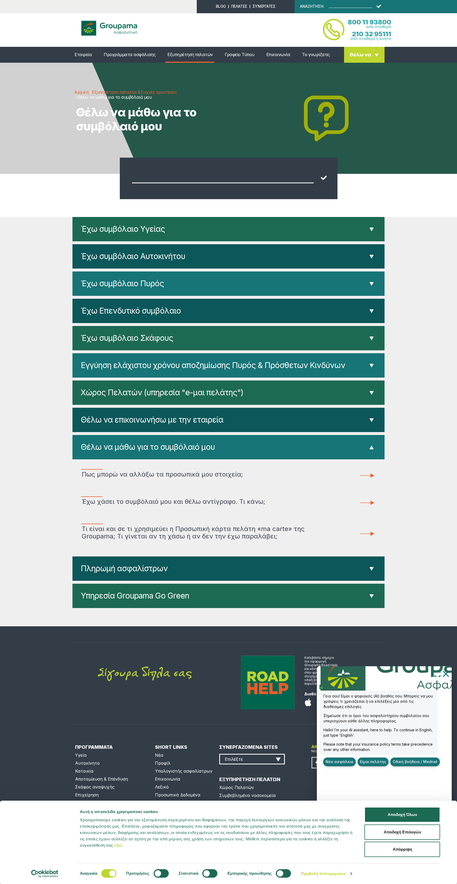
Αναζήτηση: (145, 168)
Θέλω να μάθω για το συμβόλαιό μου (148, 447)
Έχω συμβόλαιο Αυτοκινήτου (133, 256)
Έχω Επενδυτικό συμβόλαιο (131, 310)
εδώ (118, 845)
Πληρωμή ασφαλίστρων (124, 568)
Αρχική (81, 92)
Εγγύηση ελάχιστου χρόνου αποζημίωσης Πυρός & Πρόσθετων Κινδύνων (213, 365)
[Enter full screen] (437, 673)
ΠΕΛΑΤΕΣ (239, 6)
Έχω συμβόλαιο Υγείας (123, 229)
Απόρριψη (402, 849)
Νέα (159, 755)
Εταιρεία (83, 54)
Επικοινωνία (278, 54)
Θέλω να (360, 54)
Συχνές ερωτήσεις (158, 92)
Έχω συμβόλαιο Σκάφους (127, 338)
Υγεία (81, 755)
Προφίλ (163, 763)
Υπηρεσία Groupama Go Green (135, 595)
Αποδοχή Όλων (402, 814)
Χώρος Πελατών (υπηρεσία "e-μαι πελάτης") (162, 392)
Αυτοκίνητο (87, 763)
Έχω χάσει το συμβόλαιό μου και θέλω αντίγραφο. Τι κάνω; (173, 501)
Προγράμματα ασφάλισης (130, 54)
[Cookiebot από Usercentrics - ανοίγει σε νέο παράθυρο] (45, 874)
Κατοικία (84, 771)
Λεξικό (162, 787)
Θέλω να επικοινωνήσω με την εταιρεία (152, 419)
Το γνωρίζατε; (316, 54)
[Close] (446, 673)
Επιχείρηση (87, 794)
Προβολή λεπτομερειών (323, 873)
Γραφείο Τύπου (239, 54)
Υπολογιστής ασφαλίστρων (183, 771)
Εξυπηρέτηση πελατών (190, 54)
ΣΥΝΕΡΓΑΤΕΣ (264, 6)
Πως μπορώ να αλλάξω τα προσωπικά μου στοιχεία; (162, 474)
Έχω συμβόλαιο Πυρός (122, 283)
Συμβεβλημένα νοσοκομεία (247, 795)
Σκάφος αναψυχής (95, 787)
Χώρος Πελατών (236, 787)
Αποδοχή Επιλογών (402, 832)
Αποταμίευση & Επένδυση (101, 779)
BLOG (221, 6)
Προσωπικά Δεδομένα (177, 794)
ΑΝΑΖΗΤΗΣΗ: (312, 6)
